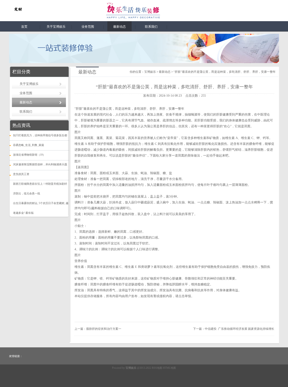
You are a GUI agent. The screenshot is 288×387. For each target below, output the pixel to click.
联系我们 (151, 26)
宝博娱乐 (150, 71)
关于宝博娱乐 (56, 26)
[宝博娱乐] (18, 9)
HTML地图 (169, 367)
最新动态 (119, 26)
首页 (24, 26)
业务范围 (87, 26)
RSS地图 (157, 367)
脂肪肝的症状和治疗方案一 (103, 328)
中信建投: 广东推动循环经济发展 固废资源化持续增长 (239, 328)
